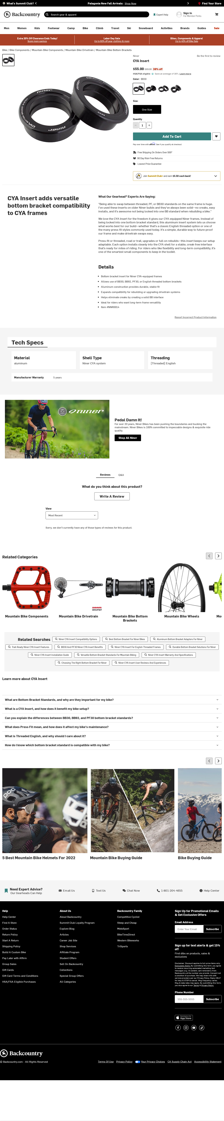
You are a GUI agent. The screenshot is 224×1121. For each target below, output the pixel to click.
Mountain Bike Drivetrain (79, 50)
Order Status (9, 928)
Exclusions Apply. (183, 965)
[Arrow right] (218, 556)
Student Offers (68, 958)
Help (5, 911)
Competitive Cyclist (128, 916)
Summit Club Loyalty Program (77, 922)
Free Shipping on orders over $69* (155, 152)
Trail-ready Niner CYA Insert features (30, 647)
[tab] (28, 342)
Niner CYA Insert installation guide (51, 654)
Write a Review (112, 496)
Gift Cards (8, 969)
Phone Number (184, 992)
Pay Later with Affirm (14, 958)
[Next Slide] (188, 3)
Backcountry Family (129, 911)
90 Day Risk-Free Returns (150, 158)
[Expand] (215, 176)
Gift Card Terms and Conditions (20, 975)
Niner (136, 55)
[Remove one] (135, 125)
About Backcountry (70, 916)
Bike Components (20, 50)
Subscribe (212, 929)
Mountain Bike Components (47, 50)
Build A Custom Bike (14, 952)
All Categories (68, 981)
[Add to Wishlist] (216, 136)
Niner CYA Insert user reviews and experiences (142, 662)
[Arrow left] (209, 556)
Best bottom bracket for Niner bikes (127, 639)
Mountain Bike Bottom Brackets (114, 50)
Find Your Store (211, 3)
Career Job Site (68, 940)
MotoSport (123, 928)
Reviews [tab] (105, 474)
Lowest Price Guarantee (149, 163)
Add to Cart (172, 136)
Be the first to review (208, 55)
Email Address (184, 922)
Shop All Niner (128, 437)
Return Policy (10, 934)
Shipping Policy (11, 946)
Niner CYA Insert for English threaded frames (138, 647)
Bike (4, 50)
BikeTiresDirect (126, 934)
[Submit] (47, 14)
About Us (65, 911)
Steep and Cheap (127, 922)
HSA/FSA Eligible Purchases (19, 981)
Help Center (9, 916)
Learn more (185, 74)
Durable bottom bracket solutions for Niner (194, 647)
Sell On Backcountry (71, 963)
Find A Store (9, 922)
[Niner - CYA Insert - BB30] (8, 60)
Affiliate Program (69, 952)
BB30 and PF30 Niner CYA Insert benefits (82, 647)
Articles (64, 934)
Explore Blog (67, 928)
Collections (66, 969)
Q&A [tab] (121, 474)
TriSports (122, 946)
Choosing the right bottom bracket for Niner (84, 662)
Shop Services (68, 946)
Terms (196, 985)
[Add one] (149, 125)
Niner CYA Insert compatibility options (78, 639)
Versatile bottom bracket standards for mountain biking (108, 654)
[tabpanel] (112, 366)
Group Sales (9, 963)
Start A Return (10, 940)
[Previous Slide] (36, 3)
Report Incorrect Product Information (195, 317)
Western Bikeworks (128, 940)
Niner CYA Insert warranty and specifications (170, 654)
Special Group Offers (72, 975)
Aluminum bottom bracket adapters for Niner (180, 639)
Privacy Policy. (207, 985)
